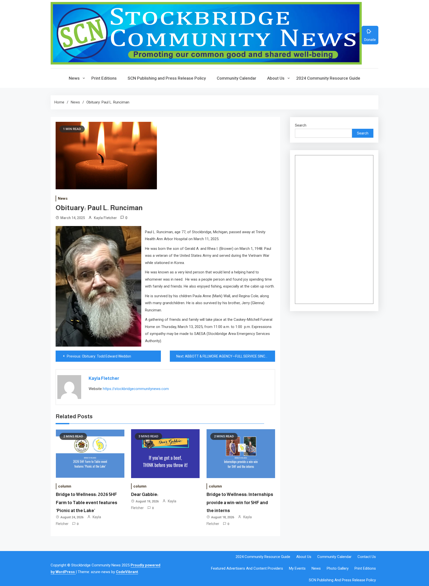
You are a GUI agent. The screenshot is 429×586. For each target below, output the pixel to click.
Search (300, 125)
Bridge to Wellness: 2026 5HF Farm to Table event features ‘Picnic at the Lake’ (86, 502)
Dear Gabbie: (144, 494)
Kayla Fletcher (105, 218)
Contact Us (367, 556)
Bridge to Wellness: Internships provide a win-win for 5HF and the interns (240, 502)
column (64, 486)
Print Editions (104, 78)
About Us (276, 78)
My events (297, 568)
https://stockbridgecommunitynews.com (136, 389)
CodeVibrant (127, 572)
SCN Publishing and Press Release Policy (167, 78)
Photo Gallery (338, 568)
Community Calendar (236, 78)
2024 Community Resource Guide (328, 78)
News (74, 78)
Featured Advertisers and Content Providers (247, 568)
